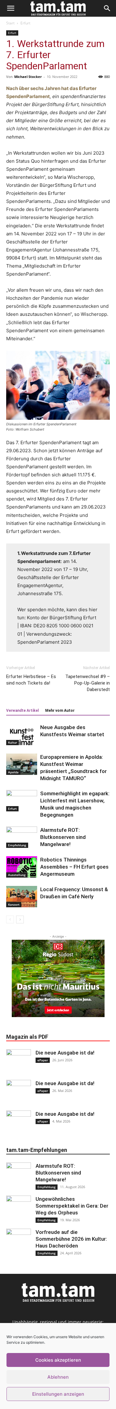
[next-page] (20, 919)
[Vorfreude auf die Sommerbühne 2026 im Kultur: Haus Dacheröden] (18, 1241)
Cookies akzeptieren (58, 1360)
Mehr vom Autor (60, 710)
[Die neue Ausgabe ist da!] (18, 1061)
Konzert (13, 904)
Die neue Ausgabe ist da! (65, 1053)
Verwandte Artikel (22, 710)
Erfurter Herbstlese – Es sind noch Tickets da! (31, 680)
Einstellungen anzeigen (58, 1394)
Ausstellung (17, 875)
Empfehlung (17, 845)
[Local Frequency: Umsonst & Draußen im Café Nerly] (21, 896)
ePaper (42, 1060)
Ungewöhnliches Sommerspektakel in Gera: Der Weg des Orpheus (72, 1206)
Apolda (13, 772)
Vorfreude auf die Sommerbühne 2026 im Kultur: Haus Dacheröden (71, 1239)
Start (10, 23)
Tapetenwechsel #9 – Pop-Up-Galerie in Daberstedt (87, 683)
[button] (10, 8)
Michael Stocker (28, 76)
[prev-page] (10, 919)
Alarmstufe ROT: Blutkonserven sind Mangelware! (63, 837)
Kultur (12, 742)
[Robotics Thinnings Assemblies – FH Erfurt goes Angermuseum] (21, 867)
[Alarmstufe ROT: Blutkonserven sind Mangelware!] (21, 837)
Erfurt (25, 23)
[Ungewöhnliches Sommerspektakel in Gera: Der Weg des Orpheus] (18, 1208)
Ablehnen (58, 1377)
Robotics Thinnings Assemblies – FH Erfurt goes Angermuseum (74, 867)
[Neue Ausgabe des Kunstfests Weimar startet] (21, 734)
